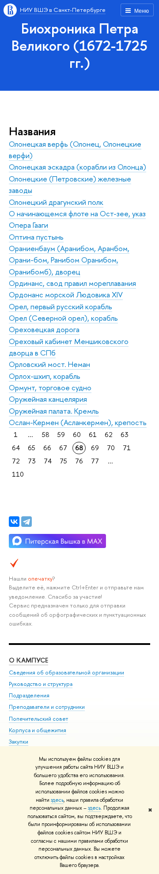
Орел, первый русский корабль (60, 306)
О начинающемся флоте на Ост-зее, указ (77, 213)
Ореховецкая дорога (44, 329)
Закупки (18, 741)
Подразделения (29, 695)
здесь (57, 800)
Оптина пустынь (36, 237)
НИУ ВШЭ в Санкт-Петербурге (63, 10)
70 (111, 447)
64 (16, 447)
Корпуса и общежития (37, 730)
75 (63, 461)
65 (31, 447)
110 (18, 474)
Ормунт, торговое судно (50, 387)
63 (125, 434)
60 (77, 434)
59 (61, 434)
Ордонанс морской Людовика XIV (66, 294)
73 (32, 461)
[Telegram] (26, 521)
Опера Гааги (28, 225)
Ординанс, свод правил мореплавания (72, 283)
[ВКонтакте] (14, 521)
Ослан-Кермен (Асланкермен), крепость (78, 422)
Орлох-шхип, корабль (44, 376)
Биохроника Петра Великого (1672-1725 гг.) (79, 45)
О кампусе (28, 660)
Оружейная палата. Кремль (54, 411)
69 (95, 447)
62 (109, 434)
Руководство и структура (40, 684)
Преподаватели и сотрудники (47, 707)
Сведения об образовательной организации (66, 672)
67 (63, 447)
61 (93, 434)
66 (47, 447)
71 (127, 447)
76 (79, 461)
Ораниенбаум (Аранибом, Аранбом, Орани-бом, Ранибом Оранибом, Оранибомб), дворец (69, 260)
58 (45, 434)
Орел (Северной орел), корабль (63, 318)
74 (48, 461)
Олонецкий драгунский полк (56, 202)
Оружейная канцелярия (48, 399)
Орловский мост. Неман (49, 364)
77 (95, 461)
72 (16, 461)
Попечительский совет (38, 718)
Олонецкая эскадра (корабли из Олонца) (77, 167)
